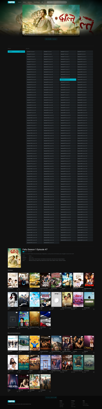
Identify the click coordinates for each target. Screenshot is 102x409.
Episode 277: (32, 227)
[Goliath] (13, 381)
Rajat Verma (44, 260)
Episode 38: (48, 74)
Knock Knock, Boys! (44, 288)
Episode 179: (65, 163)
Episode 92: (82, 107)
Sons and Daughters (11, 327)
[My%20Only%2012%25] (78, 280)
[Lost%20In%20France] (45, 318)
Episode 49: (31, 82)
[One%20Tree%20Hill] (67, 362)
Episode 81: (31, 102)
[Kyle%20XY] (67, 280)
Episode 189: (32, 171)
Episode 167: (65, 156)
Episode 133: (32, 135)
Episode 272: (82, 222)
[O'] (24, 280)
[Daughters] (78, 299)
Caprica (9, 307)
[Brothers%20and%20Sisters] (45, 343)
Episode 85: (31, 105)
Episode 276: (82, 224)
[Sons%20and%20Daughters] (13, 318)
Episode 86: (48, 105)
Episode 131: (65, 133)
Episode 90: (48, 107)
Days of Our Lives (43, 370)
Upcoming (61, 406)
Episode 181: (31, 166)
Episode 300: (82, 240)
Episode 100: (82, 112)
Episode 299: (66, 240)
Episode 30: (48, 69)
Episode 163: (65, 153)
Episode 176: (82, 161)
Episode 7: (65, 54)
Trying (52, 307)
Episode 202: (49, 178)
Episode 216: (82, 186)
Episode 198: (49, 176)
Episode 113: (31, 122)
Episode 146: (49, 143)
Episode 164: (82, 153)
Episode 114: (48, 122)
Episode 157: (32, 150)
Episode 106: (49, 117)
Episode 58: (48, 87)
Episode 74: (48, 97)
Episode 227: (65, 194)
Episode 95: (65, 110)
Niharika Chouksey (32, 260)
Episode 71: (65, 94)
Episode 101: (31, 115)
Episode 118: (48, 125)
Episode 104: (82, 115)
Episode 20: (82, 61)
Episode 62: (48, 89)
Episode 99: (65, 112)
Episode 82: (48, 102)
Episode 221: (32, 191)
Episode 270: (49, 222)
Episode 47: (65, 79)
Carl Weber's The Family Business (56, 370)
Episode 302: (49, 242)
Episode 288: (82, 232)
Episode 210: (49, 184)
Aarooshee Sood (55, 258)
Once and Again (11, 370)
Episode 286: (49, 232)
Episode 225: (32, 194)
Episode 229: (32, 196)
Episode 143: (65, 140)
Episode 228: (82, 194)
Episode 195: (65, 173)
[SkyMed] (35, 362)
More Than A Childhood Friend (67, 307)
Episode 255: (66, 212)
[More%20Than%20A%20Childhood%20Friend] (67, 299)
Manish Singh (31, 258)
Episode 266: (49, 219)
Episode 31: (65, 69)
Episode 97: (31, 112)
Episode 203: (66, 178)
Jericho (31, 288)
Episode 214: (49, 186)
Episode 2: (48, 51)
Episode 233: (32, 199)
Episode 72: (82, 94)
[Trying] (56, 299)
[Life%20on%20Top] (24, 381)
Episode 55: (65, 84)
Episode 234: (49, 199)
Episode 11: (65, 56)
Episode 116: (82, 122)
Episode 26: (48, 66)
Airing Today (73, 406)
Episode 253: (32, 212)
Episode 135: (65, 135)
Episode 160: (82, 150)
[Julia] (35, 343)
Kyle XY (63, 288)
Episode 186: (49, 168)
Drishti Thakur (49, 260)
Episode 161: (31, 153)
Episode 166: (49, 156)
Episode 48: (82, 79)
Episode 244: (82, 204)
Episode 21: (31, 64)
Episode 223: (66, 191)
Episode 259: (66, 214)
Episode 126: (49, 130)
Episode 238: (49, 201)
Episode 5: (31, 54)
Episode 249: (32, 209)
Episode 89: (31, 107)
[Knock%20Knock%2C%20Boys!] (45, 280)
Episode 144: (82, 140)
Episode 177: (31, 163)
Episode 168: (82, 156)
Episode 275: (65, 224)
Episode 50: (48, 82)
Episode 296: (82, 237)
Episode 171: (65, 158)
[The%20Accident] (89, 362)
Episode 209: (32, 184)
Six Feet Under (87, 307)
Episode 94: (48, 110)
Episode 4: (82, 51)
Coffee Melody (10, 288)
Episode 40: (82, 74)
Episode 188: (82, 168)
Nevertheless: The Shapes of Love (35, 327)
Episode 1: (31, 51)
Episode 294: (49, 237)
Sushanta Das (48, 258)
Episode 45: (31, 79)
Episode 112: (82, 120)
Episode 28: (82, 66)
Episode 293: (32, 237)
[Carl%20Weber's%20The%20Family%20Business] (56, 362)
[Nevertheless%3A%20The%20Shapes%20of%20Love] (35, 318)
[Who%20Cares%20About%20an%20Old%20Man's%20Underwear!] (24, 318)
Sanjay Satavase (61, 258)
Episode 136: (82, 135)
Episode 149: (32, 145)
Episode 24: (82, 64)
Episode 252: (82, 209)
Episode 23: (65, 64)
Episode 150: (49, 145)
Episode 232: (82, 196)
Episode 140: (82, 138)
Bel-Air (20, 370)
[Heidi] (45, 299)
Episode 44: (82, 77)
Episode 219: (65, 189)
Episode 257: (32, 214)
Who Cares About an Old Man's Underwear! (24, 327)
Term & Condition (86, 405)
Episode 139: (65, 138)
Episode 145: (32, 143)
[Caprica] (13, 299)
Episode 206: (49, 181)
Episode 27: (65, 66)
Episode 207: (65, 181)
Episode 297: (32, 240)
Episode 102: (49, 115)
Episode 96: (82, 110)
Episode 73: (31, 97)
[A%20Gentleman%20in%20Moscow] (78, 362)
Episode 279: (65, 227)
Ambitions (75, 351)
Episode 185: (32, 168)
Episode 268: (82, 219)
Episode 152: (82, 145)
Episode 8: (81, 54)
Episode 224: (82, 191)
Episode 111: (65, 120)
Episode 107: (65, 117)
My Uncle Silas (54, 288)
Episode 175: (65, 161)
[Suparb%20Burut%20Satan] (89, 280)
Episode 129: (32, 133)
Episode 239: (66, 201)
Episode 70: (48, 94)
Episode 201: (32, 178)
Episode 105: (32, 117)
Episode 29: (31, 69)
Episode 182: (49, 166)
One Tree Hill (64, 370)
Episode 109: (32, 120)
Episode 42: (48, 77)
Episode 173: (32, 161)
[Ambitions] (78, 343)
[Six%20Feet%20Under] (89, 299)
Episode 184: (82, 166)
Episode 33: (31, 71)
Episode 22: (48, 64)
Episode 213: (32, 186)
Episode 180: (82, 163)
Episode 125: (32, 130)
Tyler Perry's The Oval (66, 351)
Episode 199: (65, 176)
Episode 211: (65, 184)
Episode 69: (31, 94)
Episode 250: (49, 209)
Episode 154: (49, 148)
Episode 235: (66, 199)
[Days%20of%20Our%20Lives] (45, 362)
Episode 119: (65, 125)
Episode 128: (82, 130)
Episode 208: (82, 181)
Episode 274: (49, 224)
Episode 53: (31, 84)
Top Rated (61, 405)
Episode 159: (65, 150)
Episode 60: (82, 87)
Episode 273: (32, 224)
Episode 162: (49, 153)
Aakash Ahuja (38, 260)
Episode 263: (66, 217)
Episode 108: (82, 117)
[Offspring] (89, 343)
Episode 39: (65, 74)
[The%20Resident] (45, 381)
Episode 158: (49, 150)
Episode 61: (31, 89)
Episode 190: (49, 171)
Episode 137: (32, 138)
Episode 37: (31, 74)
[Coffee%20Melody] (13, 280)
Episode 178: (48, 163)
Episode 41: (31, 77)
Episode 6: (48, 54)
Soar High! (31, 307)
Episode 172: (82, 158)
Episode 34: (48, 71)
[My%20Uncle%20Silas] (56, 280)
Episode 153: (32, 148)
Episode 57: (31, 87)
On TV (72, 405)
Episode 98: (48, 112)
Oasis (20, 307)
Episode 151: (65, 145)
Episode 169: (32, 158)
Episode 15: (65, 59)
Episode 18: (48, 61)
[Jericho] (35, 280)
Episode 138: (49, 138)
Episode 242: (49, 204)
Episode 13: (31, 59)
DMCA (84, 402)
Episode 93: (31, 110)
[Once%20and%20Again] (13, 362)
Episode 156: (82, 148)
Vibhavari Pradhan (62, 260)
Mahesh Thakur (55, 260)
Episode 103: (65, 115)
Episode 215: (65, 186)
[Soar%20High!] (35, 299)
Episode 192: (82, 171)
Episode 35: (65, 71)
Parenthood (10, 351)
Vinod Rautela (43, 258)
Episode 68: (82, 92)
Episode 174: (48, 161)
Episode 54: (48, 84)
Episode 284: (82, 229)
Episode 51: (65, 82)
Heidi (41, 307)
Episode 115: (65, 122)
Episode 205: (32, 181)
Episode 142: (49, 140)
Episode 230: (49, 196)
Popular (61, 402)
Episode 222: (49, 191)
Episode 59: (65, 87)
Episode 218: (49, 189)
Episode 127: (65, 130)
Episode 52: (82, 82)
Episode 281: (32, 229)
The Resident (42, 390)
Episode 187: (65, 168)
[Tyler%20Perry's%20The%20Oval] (67, 343)
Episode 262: (49, 217)
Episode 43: (65, 77)
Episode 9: (31, 56)
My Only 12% (75, 288)
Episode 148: (82, 143)
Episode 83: (65, 102)
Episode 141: (32, 140)
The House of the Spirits (56, 351)
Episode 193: (32, 173)
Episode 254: (49, 212)
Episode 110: (48, 120)
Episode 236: (82, 199)
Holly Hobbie (32, 390)
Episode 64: (82, 89)
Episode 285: (32, 232)
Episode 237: (32, 201)
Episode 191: (65, 171)
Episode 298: (49, 240)
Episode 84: (82, 102)
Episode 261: (32, 217)
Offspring (86, 351)
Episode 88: (82, 105)
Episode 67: (65, 92)
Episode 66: (48, 92)
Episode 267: (65, 219)
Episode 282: (49, 229)
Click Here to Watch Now (50, 397)
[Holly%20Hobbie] (35, 381)
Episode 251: (65, 209)
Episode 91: (65, 107)
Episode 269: (32, 222)
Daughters (75, 307)
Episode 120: (82, 125)
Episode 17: (31, 61)
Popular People (37, 2)
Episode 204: (82, 178)
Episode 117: (31, 125)
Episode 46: (48, 79)
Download (54, 39)
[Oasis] (24, 299)
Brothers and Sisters (44, 351)
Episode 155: (65, 148)
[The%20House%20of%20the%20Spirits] (56, 343)
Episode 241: (32, 204)
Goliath (9, 390)
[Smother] (24, 343)
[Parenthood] (13, 343)
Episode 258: (49, 214)
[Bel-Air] (24, 362)
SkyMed (31, 370)
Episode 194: (49, 173)
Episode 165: (32, 156)
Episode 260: (82, 214)
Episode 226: (49, 194)
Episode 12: (82, 56)
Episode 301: (32, 242)
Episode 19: (65, 61)
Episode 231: (65, 196)
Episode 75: (65, 97)
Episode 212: (82, 184)
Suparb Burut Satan (87, 288)
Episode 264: (82, 217)
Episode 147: (65, 143)
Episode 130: (49, 133)
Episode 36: (82, 71)
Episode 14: (48, 59)
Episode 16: (82, 59)
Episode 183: (65, 166)
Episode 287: (65, 232)
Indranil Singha (37, 258)
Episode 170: (48, 158)
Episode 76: (82, 97)
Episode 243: (66, 204)
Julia (30, 351)
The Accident (86, 370)
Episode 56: (82, 84)
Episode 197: (32, 176)
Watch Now (48, 39)
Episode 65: (31, 92)
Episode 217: (32, 189)
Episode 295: (66, 237)
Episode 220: (82, 189)
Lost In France (43, 327)
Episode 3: (65, 51)
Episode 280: (82, 227)
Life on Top (21, 390)
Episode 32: (82, 69)
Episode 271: (65, 222)
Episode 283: (66, 229)
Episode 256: (82, 212)
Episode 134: (49, 135)
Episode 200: (82, 176)
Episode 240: (82, 201)
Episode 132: (82, 133)
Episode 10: (48, 56)
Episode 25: (31, 66)
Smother (20, 351)
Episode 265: (32, 219)
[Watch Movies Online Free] (11, 2)
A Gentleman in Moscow (77, 370)
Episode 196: (82, 173)
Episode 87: (65, 105)
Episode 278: (49, 227)
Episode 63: (65, 89)
